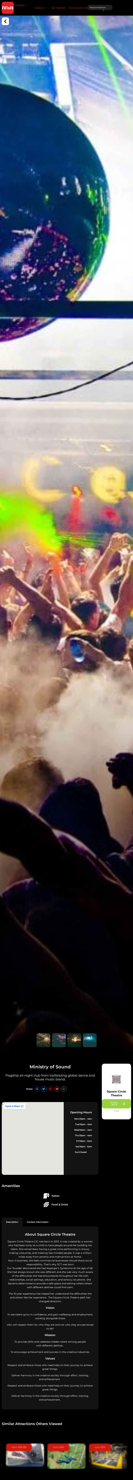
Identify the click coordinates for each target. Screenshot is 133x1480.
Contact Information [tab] (37, 1222)
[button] (22, 5)
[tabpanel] (50, 1318)
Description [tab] (12, 1222)
